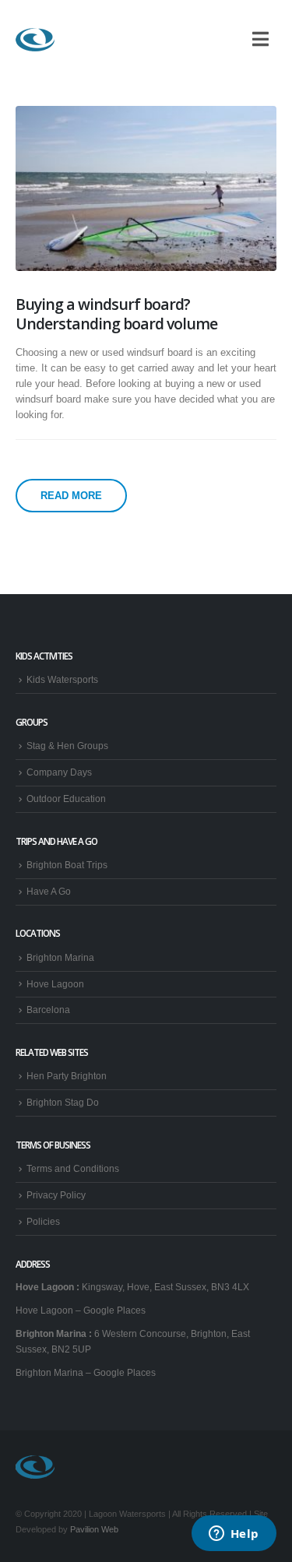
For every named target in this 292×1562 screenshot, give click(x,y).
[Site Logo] (35, 39)
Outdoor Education (66, 798)
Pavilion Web (94, 1529)
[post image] (146, 188)
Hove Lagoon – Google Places (81, 1310)
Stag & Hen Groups (67, 746)
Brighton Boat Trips (66, 865)
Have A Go (48, 891)
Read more (71, 495)
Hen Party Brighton (66, 1076)
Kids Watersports (62, 679)
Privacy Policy (56, 1195)
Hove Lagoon (55, 984)
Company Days (59, 772)
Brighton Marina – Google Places (86, 1372)
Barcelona (48, 1009)
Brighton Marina (60, 957)
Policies (43, 1221)
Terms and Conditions (72, 1168)
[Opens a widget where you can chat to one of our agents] (233, 1534)
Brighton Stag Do (62, 1102)
